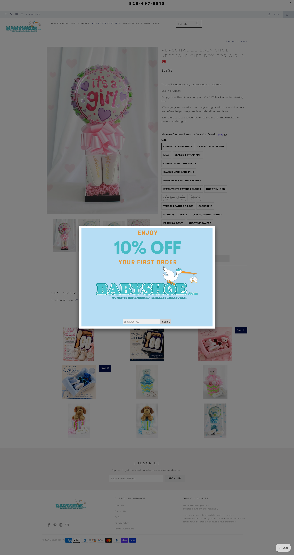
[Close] (215, 226)
